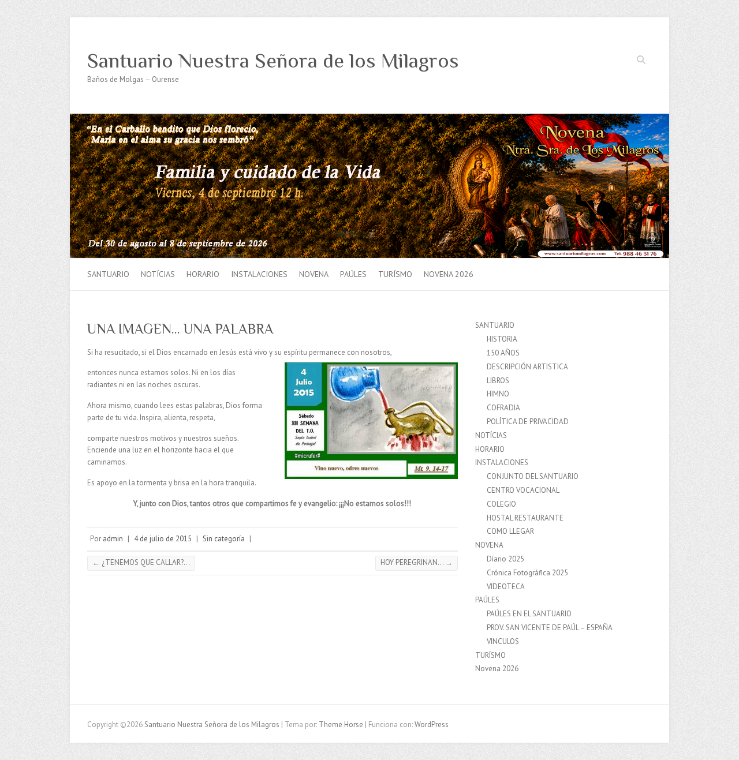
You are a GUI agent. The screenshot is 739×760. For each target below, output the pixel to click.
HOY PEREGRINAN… (416, 562)
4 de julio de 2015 (163, 539)
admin (113, 539)
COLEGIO (501, 504)
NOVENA (314, 274)
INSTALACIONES (259, 274)
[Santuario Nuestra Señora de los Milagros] (369, 119)
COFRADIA (503, 408)
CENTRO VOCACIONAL (523, 490)
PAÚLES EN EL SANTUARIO (529, 614)
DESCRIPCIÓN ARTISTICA (527, 367)
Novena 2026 (448, 274)
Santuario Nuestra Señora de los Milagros (273, 60)
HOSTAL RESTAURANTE (525, 518)
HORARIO (202, 274)
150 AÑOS (503, 353)
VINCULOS (503, 641)
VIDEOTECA (506, 586)
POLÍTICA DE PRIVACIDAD (528, 421)
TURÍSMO (395, 274)
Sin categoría (224, 539)
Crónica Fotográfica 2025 (527, 573)
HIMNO (498, 394)
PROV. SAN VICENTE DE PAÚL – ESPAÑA (550, 627)
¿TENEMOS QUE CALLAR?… (141, 562)
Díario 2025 (505, 559)
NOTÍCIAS (158, 274)
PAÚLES (353, 274)
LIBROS (498, 380)
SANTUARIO (108, 274)
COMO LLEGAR (510, 531)
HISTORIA (502, 339)
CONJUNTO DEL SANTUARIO (532, 476)
